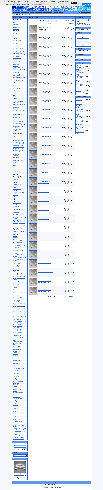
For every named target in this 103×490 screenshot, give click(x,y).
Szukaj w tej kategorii (82, 23)
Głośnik (14, 85)
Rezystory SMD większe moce (19, 316)
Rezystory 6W (16, 291)
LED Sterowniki (16, 179)
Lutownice (15, 187)
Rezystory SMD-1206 (17, 326)
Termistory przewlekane (18, 358)
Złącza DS (15, 414)
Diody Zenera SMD (17, 58)
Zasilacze (15, 391)
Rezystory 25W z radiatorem (19, 278)
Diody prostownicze (17, 43)
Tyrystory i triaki (16, 376)
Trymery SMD (16, 373)
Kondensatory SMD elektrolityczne (17, 155)
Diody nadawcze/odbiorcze (19, 37)
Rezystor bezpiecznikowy (18, 250)
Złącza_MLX (15, 434)
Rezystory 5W (16, 287)
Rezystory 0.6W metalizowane (19, 262)
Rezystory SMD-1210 (17, 329)
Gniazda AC (15, 87)
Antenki (14, 22)
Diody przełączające (17, 46)
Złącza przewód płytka (17, 421)
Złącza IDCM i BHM (17, 416)
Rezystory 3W (16, 281)
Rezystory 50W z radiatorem (19, 286)
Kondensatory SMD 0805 (18, 145)
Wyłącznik (15, 386)
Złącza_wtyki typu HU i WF (18, 437)
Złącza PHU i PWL (17, 419)
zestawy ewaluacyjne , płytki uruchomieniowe (19, 396)
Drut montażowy (16, 72)
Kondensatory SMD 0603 (18, 143)
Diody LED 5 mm (16, 35)
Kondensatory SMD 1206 (18, 147)
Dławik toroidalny (16, 62)
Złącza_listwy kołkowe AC (18, 429)
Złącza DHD (15, 405)
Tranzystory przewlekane (18, 368)
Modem (14, 196)
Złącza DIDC (15, 411)
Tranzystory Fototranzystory (19, 367)
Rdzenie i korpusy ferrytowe (19, 245)
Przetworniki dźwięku (17, 242)
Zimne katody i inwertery (18, 398)
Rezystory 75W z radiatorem (19, 292)
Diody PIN (15, 38)
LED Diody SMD (16, 173)
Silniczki (14, 344)
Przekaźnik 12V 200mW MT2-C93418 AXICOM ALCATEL (79, 111)
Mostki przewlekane (17, 203)
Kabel (14, 95)
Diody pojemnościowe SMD (19, 41)
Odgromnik (15, 211)
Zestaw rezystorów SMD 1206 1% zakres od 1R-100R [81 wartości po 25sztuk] (19, 475)
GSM (14, 90)
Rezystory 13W (16, 270)
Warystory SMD (16, 383)
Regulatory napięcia (17, 247)
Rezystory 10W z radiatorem (19, 268)
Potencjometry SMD (17, 234)
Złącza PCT (15, 418)
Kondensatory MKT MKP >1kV (19, 124)
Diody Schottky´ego (17, 50)
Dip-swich (15, 59)
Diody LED (15, 33)
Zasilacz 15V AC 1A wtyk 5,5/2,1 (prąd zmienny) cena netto (79, 86)
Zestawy (14, 394)
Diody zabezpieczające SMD (19, 54)
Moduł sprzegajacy (17, 201)
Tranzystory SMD (16, 370)
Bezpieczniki (15, 25)
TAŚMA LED (15, 355)
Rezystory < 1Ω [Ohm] (17, 297)
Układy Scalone (16, 379)
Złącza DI (15, 409)
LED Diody (15, 169)
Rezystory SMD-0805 (17, 322)
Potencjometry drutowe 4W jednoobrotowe (18, 229)
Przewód (15, 244)
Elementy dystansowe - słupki (19, 77)
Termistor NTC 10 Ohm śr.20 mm (80, 93)
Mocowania (15, 195)
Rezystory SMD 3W (17, 313)
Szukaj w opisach (82, 21)
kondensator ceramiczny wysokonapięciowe (18, 102)
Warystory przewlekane (18, 381)
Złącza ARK (15, 401)
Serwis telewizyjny (17, 343)
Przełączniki (15, 239)
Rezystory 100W (16, 263)
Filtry (14, 82)
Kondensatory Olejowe (18, 133)
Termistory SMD (16, 360)
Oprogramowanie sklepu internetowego (49, 487)
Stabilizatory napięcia (17, 349)
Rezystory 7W (16, 294)
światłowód (15, 354)
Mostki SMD (15, 204)
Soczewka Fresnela (17, 346)
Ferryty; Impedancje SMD (18, 80)
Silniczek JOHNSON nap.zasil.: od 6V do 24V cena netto (80, 71)
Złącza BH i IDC (16, 403)
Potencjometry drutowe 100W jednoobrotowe (19, 218)
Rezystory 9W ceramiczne (18, 295)
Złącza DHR (15, 406)
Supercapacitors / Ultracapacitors (16, 352)
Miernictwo (15, 190)
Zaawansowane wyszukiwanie (83, 24)
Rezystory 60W (16, 289)
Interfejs (14, 93)
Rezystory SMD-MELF (17, 335)
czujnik (14, 32)
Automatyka (15, 24)
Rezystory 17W (16, 271)
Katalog (14, 14)
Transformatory (16, 363)
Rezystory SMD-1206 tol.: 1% (19, 327)
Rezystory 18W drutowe (18, 273)
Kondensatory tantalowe (18, 160)
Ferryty (14, 79)
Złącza (14, 400)
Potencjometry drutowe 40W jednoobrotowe (19, 226)
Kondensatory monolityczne (19, 131)
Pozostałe (15, 236)
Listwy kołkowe (16, 185)
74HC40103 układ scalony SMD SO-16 (80, 121)
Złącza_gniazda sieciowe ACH (19, 428)
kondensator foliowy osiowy (19, 104)
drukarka (15, 70)
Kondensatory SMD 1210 (18, 148)
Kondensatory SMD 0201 (18, 140)
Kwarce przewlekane (17, 163)
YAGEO (44, 30)
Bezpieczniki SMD (17, 27)
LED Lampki (15, 174)
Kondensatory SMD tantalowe (19, 159)
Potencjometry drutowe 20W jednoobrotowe (19, 223)
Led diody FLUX (16, 171)
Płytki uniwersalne (17, 214)
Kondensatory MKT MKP (18, 123)
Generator (15, 83)
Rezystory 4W (16, 284)
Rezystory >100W (16, 299)
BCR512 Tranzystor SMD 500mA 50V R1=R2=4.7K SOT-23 (80, 116)
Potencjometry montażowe (18, 231)
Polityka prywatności (37, 4)
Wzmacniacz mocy (17, 389)
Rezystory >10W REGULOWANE (16, 301)
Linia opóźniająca (17, 184)
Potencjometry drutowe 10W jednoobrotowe (19, 221)
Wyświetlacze (16, 387)
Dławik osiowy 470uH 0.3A (79, 90)
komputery (15, 99)
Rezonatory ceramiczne (18, 249)
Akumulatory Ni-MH (17, 21)
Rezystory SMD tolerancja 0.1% (20, 314)
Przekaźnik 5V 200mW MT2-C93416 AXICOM (79, 100)
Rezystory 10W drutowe (18, 266)
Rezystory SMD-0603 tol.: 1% (23, 14)
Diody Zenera (16, 56)
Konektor (15, 162)
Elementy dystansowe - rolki (19, 75)
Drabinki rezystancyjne (18, 67)
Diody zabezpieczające (18, 53)
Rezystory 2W (16, 279)
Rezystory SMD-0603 (17, 319)
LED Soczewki (16, 177)
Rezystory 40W (16, 282)
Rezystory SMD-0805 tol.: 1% (19, 324)
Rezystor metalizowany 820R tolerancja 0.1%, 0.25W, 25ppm (79, 77)
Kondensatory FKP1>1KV (18, 120)
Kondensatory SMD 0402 (18, 142)
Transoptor (15, 365)
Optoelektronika (16, 212)
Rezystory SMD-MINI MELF (19, 337)
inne (14, 91)
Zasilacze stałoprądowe (18, 392)
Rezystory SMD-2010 (17, 332)
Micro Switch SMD (17, 189)
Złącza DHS (15, 408)
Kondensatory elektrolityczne (19, 110)
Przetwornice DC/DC (17, 240)
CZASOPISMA (16, 29)
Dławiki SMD (15, 66)
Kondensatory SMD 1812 (18, 150)
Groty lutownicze (16, 88)
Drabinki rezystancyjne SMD (19, 69)
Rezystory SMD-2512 (17, 334)
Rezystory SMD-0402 (17, 318)
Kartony (14, 96)
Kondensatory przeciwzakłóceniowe (17, 138)
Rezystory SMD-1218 (17, 330)
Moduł (14, 198)
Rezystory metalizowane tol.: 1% (20, 311)
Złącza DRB (15, 413)
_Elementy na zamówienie (18, 439)
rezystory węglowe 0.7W (18, 341)
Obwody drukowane (17, 207)
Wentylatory (15, 384)
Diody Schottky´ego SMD (18, 51)
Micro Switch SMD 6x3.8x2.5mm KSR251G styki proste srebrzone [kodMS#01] (80, 105)
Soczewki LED (16, 348)
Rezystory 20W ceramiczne (19, 276)
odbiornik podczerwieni (18, 209)
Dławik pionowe (16, 61)
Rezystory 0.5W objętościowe (19, 257)
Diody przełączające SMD (18, 48)
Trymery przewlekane (17, 371)
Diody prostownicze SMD (18, 45)
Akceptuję (74, 2)
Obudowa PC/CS (16, 206)
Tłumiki (14, 362)
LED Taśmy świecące (17, 181)
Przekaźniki (15, 237)
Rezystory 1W (16, 274)
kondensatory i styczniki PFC (19, 121)
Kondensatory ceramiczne (18, 105)
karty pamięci (16, 98)
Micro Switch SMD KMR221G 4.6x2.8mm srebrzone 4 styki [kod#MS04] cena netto (80, 130)
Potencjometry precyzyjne (18, 232)
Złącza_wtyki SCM (17, 435)
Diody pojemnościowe (17, 40)
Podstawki (15, 216)
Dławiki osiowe (16, 64)
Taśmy (14, 357)
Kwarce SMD (15, 165)
